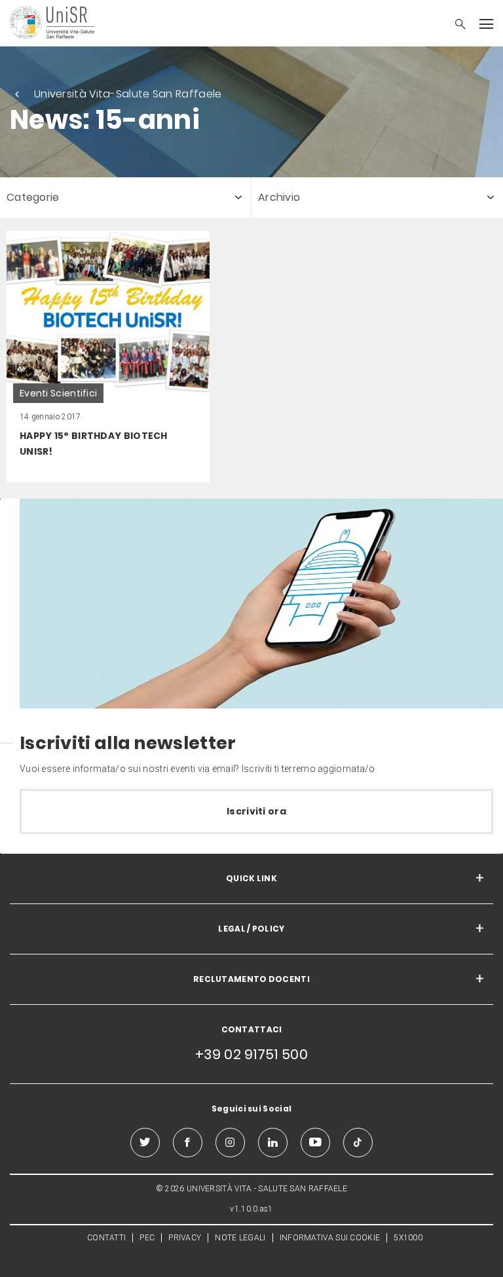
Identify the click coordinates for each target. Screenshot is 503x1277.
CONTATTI (106, 1237)
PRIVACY (184, 1237)
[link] (108, 356)
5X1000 (408, 1237)
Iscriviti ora (256, 811)
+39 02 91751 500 (251, 1054)
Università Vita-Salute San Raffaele (128, 93)
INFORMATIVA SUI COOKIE (330, 1237)
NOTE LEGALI (240, 1237)
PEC (147, 1237)
